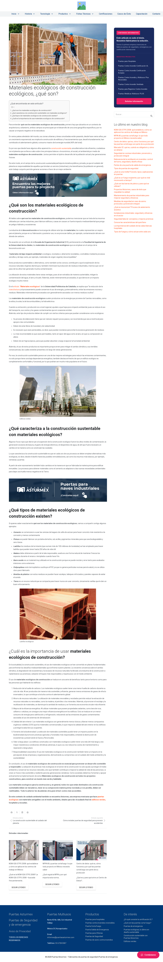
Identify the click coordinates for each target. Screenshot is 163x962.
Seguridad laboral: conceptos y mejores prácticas (133, 219)
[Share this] (11, 812)
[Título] (81, 6)
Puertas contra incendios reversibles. (100, 923)
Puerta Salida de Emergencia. (97, 930)
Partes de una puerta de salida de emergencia (132, 165)
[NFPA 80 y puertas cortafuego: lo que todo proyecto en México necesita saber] (58, 850)
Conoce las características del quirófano (130, 222)
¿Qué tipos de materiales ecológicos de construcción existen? (35, 116)
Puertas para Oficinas (94, 933)
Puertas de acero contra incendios (99, 940)
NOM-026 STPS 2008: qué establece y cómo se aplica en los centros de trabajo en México (23, 867)
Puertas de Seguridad (94, 936)
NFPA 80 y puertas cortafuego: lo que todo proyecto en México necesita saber (57, 867)
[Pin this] (27, 812)
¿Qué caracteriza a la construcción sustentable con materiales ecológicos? (39, 113)
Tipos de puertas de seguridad (126, 168)
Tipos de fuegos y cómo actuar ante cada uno (132, 232)
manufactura (14, 290)
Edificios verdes (130, 941)
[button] (18, 14)
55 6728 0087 (60, 943)
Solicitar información (134, 101)
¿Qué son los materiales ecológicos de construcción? (32, 110)
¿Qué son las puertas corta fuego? (137, 923)
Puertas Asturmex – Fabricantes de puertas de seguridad (75, 957)
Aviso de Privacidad (20, 931)
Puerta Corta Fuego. (93, 926)
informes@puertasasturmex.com (60, 937)
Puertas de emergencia (133, 926)
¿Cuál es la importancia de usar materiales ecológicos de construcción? (38, 118)
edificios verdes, (99, 800)
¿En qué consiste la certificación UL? (138, 919)
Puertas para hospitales (95, 919)
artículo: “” (26, 286)
